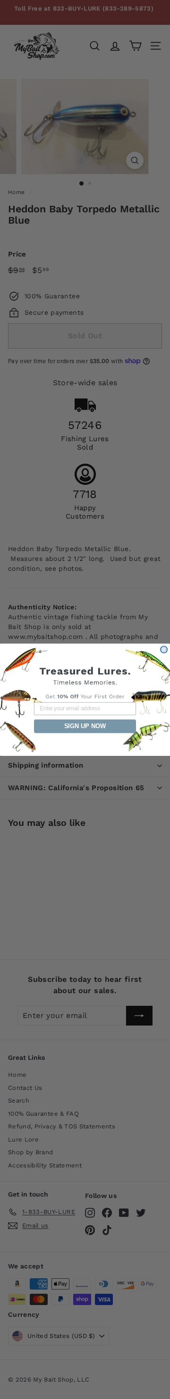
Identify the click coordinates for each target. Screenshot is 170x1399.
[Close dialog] (164, 649)
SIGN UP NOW (85, 726)
